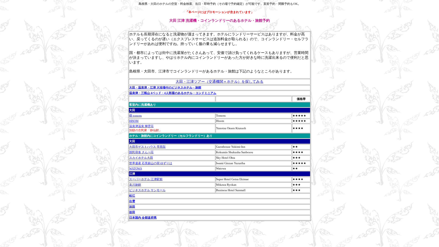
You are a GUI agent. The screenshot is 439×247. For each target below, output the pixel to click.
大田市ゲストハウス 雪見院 (147, 146)
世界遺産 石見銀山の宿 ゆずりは (150, 163)
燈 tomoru (135, 115)
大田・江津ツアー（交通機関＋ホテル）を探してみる (219, 81)
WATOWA (135, 168)
